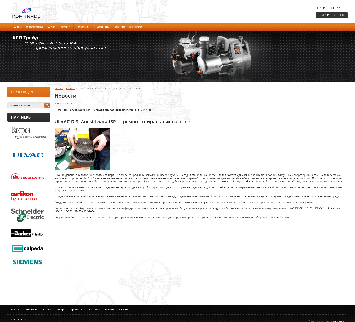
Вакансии (135, 27)
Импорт (66, 27)
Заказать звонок (332, 15)
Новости (119, 27)
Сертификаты (84, 27)
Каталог (52, 27)
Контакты (103, 27)
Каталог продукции (25, 92)
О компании (34, 27)
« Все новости (63, 103)
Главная (16, 27)
